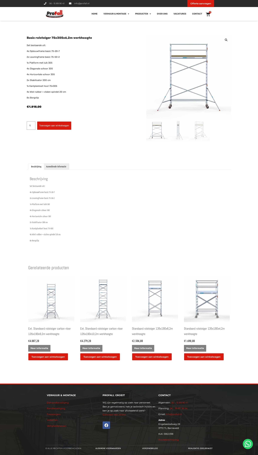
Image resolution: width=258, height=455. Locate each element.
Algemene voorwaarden (108, 448)
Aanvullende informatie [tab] (56, 166)
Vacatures (179, 14)
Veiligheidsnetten (56, 425)
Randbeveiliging (56, 408)
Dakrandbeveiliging (58, 402)
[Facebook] (106, 425)
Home (94, 14)
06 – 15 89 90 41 (179, 402)
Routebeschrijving (168, 439)
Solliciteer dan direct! (114, 414)
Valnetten (52, 420)
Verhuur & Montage (114, 14)
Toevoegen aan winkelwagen (54, 125)
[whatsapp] (247, 444)
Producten (141, 14)
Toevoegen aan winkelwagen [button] (48, 356)
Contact (197, 14)
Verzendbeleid (150, 448)
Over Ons (162, 14)
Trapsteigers (53, 414)
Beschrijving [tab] (36, 166)
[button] (226, 40)
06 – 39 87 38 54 (178, 408)
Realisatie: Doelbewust (200, 448)
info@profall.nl (174, 414)
